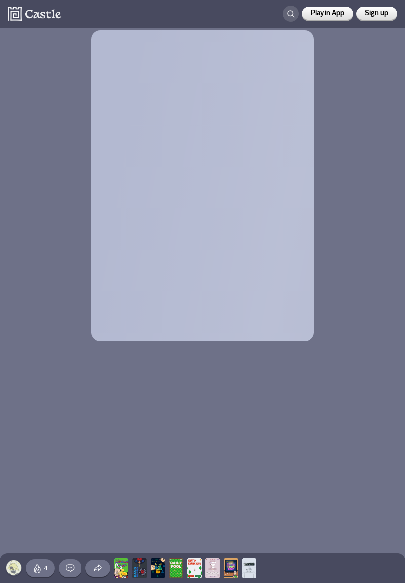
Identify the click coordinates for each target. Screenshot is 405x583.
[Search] (291, 14)
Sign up (376, 13)
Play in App (327, 13)
